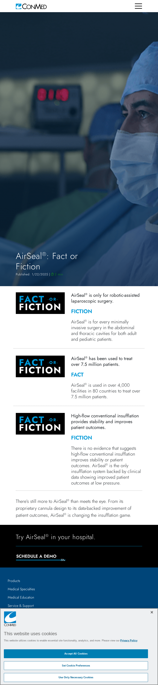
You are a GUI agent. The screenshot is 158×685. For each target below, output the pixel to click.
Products (14, 580)
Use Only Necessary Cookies (76, 677)
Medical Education (21, 597)
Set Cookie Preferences (76, 665)
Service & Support (21, 605)
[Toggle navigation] (138, 6)
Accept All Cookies (75, 653)
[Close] (152, 612)
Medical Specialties (21, 589)
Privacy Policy (128, 640)
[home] (31, 6)
